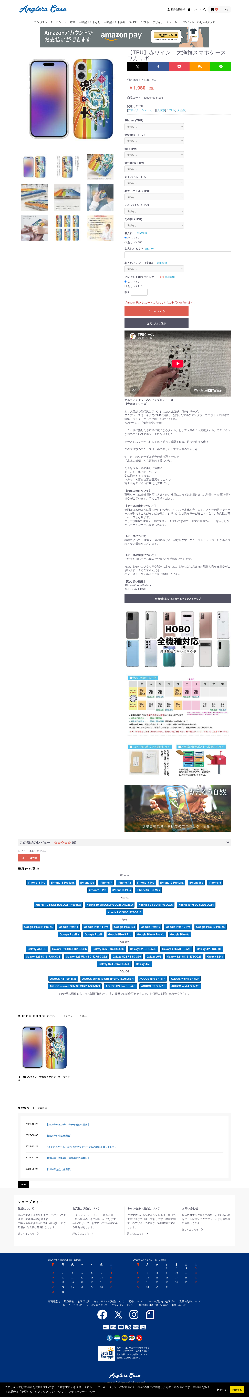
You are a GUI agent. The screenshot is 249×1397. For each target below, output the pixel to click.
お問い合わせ (179, 1305)
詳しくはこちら (26, 1233)
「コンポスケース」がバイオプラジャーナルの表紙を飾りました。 (81, 1146)
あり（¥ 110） (136, 286)
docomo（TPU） (135, 134)
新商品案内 (54, 1301)
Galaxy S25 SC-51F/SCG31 (43, 956)
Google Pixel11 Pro (96, 927)
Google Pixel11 (68, 927)
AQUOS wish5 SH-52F (185, 979)
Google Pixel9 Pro (119, 934)
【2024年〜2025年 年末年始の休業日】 (68, 1158)
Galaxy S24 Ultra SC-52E (114, 964)
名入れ (128, 233)
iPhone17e (87, 882)
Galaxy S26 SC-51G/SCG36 (69, 949)
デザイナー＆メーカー (166, 22)
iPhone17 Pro (145, 882)
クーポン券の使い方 (96, 1305)
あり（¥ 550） (136, 242)
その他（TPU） (134, 219)
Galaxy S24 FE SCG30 (127, 956)
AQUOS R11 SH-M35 (63, 979)
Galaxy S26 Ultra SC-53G (108, 949)
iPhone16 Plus (121, 890)
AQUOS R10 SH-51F (152, 979)
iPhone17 (106, 882)
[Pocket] (179, 66)
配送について (136, 1301)
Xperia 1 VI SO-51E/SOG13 (124, 912)
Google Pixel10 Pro (178, 927)
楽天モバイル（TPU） (138, 191)
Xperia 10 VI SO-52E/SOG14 (196, 905)
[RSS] (200, 66)
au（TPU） (131, 148)
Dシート (61, 22)
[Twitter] (137, 66)
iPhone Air (124, 882)
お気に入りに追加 (156, 323)
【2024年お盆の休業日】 (59, 1169)
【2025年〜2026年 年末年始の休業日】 (68, 1124)
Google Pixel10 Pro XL (210, 927)
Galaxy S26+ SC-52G (143, 949)
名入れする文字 (133, 248)
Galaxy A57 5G (37, 949)
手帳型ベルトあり (115, 22)
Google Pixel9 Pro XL (150, 934)
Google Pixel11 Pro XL (38, 927)
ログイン (196, 9)
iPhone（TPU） (134, 120)
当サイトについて (72, 1305)
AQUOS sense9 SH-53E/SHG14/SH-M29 (74, 986)
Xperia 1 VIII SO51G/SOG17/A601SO (58, 905)
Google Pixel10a (124, 927)
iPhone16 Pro (98, 890)
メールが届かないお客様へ (161, 1301)
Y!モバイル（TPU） (136, 177)
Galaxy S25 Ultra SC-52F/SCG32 (86, 956)
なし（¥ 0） (134, 238)
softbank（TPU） (135, 162)
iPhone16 (215, 882)
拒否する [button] (221, 1389)
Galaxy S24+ (215, 956)
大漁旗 (161, 110)
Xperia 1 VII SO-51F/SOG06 (156, 905)
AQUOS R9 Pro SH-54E (120, 986)
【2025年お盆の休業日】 (59, 1135)
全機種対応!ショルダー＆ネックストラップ (178, 598)
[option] (71, 99)
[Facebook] (158, 66)
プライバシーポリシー (123, 1305)
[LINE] (220, 66)
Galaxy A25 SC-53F (209, 949)
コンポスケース (43, 22)
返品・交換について (190, 1301)
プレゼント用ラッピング (139, 277)
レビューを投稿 (29, 858)
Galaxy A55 (143, 964)
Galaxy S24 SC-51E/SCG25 (184, 956)
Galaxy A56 (154, 956)
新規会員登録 (178, 9)
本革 (72, 22)
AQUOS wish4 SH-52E (185, 986)
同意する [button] (237, 1389)
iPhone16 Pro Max (148, 890)
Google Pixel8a (179, 934)
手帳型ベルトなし (89, 22)
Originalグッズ (206, 22)
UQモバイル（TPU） (137, 205)
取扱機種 (69, 1301)
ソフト (145, 22)
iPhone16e (196, 882)
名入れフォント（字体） (139, 263)
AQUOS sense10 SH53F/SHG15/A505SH (108, 979)
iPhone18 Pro (36, 882)
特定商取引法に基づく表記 (153, 1305)
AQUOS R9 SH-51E (153, 986)
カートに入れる (156, 311)
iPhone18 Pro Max (63, 882)
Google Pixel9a (69, 934)
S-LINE (133, 22)
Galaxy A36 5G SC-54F (176, 949)
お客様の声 (84, 1301)
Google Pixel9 (93, 934)
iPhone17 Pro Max (172, 882)
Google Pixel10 (150, 927)
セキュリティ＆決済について (109, 1301)
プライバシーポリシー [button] (82, 1391)
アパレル (188, 22)
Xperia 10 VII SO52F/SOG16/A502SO (110, 905)
